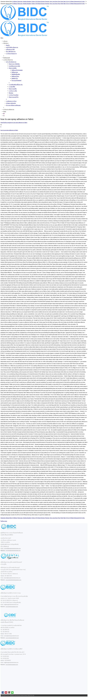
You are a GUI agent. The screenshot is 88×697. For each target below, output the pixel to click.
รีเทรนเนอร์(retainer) (16, 80)
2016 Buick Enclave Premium (42, 1)
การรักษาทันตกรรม (8, 59)
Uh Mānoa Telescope (17, 1)
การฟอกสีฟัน (12, 86)
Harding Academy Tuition (29, 1)
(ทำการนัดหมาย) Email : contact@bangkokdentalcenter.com (11, 548)
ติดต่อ (4, 111)
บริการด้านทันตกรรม (11, 62)
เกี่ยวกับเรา (6, 43)
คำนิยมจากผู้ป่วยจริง (11, 103)
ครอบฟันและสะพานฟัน (14, 66)
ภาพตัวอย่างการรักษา (11, 101)
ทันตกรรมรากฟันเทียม (14, 64)
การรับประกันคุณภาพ (11, 53)
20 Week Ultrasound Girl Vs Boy (77, 1)
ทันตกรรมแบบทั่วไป (13, 97)
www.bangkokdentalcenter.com (13, 550)
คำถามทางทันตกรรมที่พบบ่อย (13, 105)
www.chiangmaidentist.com (12, 638)
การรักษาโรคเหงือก (13, 95)
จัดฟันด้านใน (15, 78)
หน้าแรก (5, 41)
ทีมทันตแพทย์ (6, 57)
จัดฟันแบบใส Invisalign (17, 70)
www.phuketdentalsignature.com (13, 580)
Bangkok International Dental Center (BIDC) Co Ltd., (22, 695)
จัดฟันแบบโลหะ (15, 76)
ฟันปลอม (11, 93)
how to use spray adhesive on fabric (18, 122)
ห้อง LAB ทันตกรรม (10, 51)
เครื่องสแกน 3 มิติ (10, 49)
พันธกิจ (8, 45)
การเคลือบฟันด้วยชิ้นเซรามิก (16, 84)
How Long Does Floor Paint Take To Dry (59, 1)
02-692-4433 (4, 544)
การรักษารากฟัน (13, 91)
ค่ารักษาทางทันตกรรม (8, 109)
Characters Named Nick (6, 518)
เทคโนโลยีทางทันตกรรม (12, 47)
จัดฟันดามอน (15, 72)
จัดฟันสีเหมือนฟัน (16, 74)
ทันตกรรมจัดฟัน (12, 68)
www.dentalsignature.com (12, 606)
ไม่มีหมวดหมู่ (6, 122)
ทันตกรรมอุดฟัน (13, 88)
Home (2, 122)
